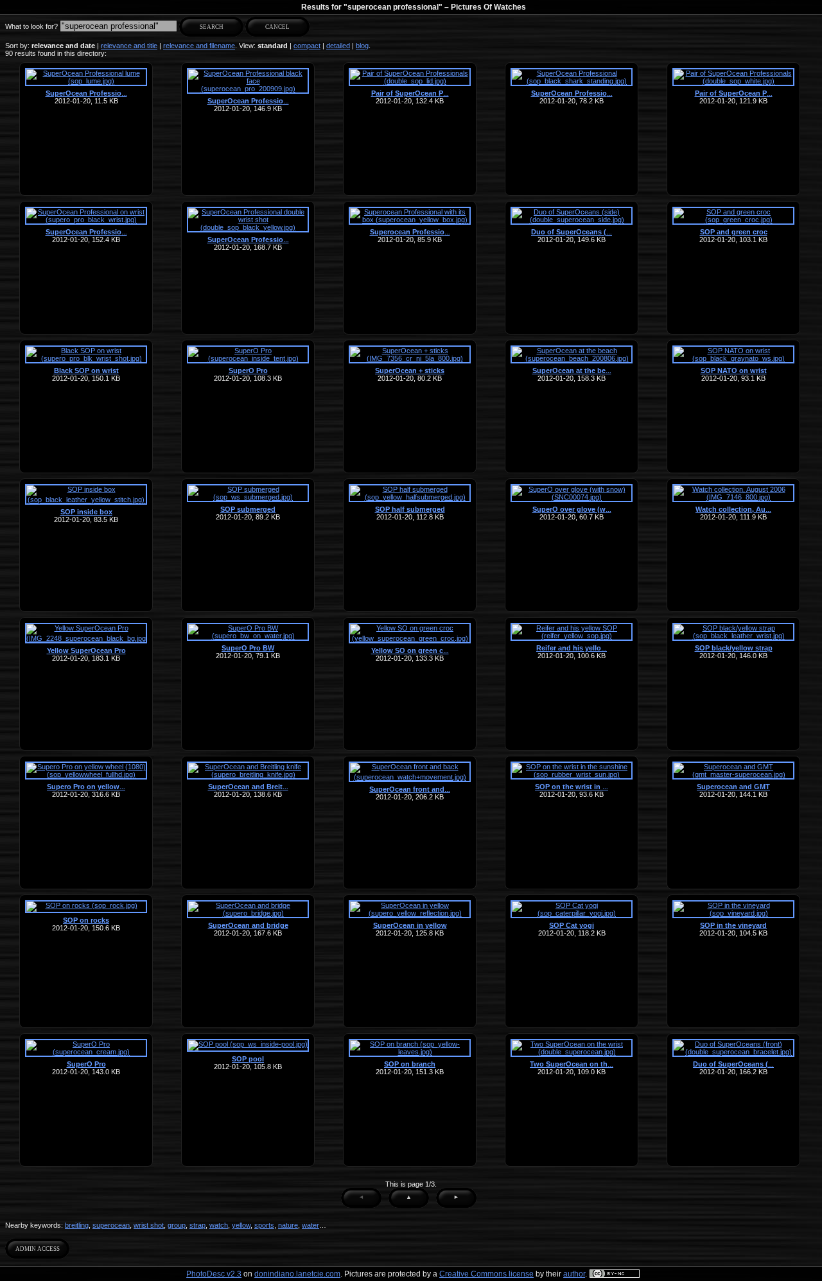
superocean (111, 1225)
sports (264, 1225)
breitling (77, 1225)
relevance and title (129, 45)
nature (288, 1225)
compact (306, 45)
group (177, 1225)
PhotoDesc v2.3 (213, 1273)
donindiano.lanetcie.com (297, 1273)
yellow (241, 1225)
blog (362, 45)
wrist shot (149, 1225)
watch (218, 1225)
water (310, 1225)
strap (197, 1225)
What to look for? (31, 26)
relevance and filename (199, 45)
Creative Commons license (486, 1273)
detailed (338, 45)
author (574, 1273)
